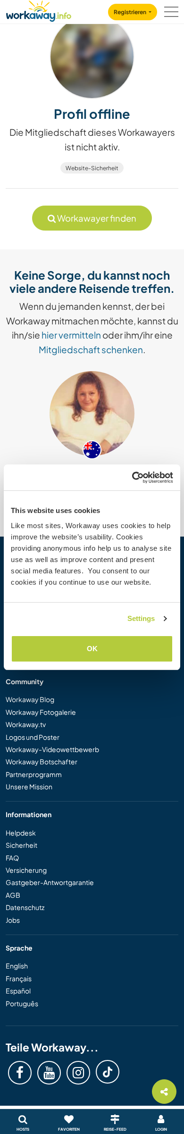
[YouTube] (49, 1072)
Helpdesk (21, 832)
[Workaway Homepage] (39, 9)
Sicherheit (21, 845)
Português (22, 1003)
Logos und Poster (32, 737)
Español (18, 990)
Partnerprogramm (34, 774)
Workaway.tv (26, 724)
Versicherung (26, 870)
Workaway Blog (30, 699)
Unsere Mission (29, 786)
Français (19, 978)
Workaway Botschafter (41, 761)
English (17, 965)
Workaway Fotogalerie (41, 712)
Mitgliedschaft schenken (91, 349)
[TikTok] (107, 1072)
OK (92, 649)
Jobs (13, 920)
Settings (141, 618)
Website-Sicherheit (92, 168)
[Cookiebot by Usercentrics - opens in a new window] (132, 478)
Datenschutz (25, 907)
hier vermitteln (71, 334)
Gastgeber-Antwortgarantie (50, 882)
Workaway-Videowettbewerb (52, 749)
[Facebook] (20, 1072)
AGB (13, 895)
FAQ (12, 857)
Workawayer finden (96, 218)
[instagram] (78, 1072)
